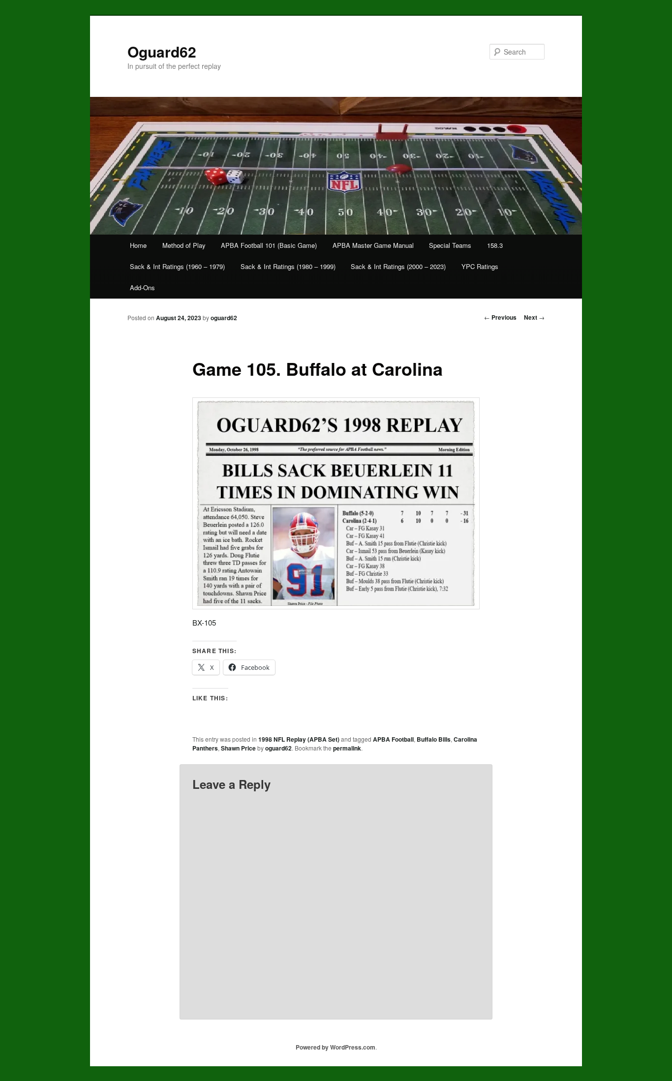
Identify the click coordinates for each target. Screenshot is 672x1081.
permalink (347, 748)
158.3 (495, 245)
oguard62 (224, 317)
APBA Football (393, 739)
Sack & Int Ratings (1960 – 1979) (177, 266)
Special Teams (450, 245)
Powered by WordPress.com (335, 1047)
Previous (500, 317)
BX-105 (204, 622)
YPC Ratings (479, 266)
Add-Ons (142, 287)
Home (138, 245)
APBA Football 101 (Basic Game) (269, 245)
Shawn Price (238, 748)
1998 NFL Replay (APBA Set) (298, 739)
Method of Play (184, 245)
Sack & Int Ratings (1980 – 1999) (288, 266)
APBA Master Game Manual (373, 245)
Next (534, 317)
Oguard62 (161, 51)
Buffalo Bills (434, 739)
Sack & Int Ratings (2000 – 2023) (398, 266)
